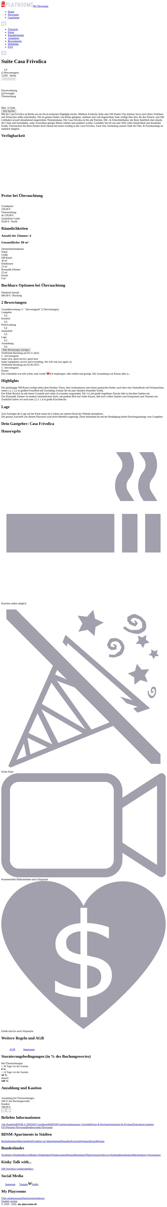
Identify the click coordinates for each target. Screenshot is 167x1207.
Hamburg (12, 1141)
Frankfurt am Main (42, 1141)
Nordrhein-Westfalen (12, 1155)
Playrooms (13, 14)
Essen (93, 1141)
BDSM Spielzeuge (60, 1124)
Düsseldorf (66, 1141)
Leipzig (76, 1141)
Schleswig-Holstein (109, 1155)
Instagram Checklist (80, 1124)
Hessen (70, 1155)
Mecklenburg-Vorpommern (147, 1155)
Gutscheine (13, 17)
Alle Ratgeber (8, 1124)
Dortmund (85, 1141)
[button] (8, 1049)
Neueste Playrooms (16, 1127)
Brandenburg (126, 1155)
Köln (29, 1141)
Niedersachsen (58, 1155)
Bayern (26, 1155)
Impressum (16, 1198)
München (22, 1141)
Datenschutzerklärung (33, 1198)
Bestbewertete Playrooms (39, 1127)
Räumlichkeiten (16, 35)
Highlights (13, 44)
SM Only (6, 1168)
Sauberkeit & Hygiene (121, 1124)
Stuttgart (56, 1141)
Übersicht (13, 29)
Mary (31, 1168)
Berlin (4, 1141)
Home (11, 11)
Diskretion (138, 1124)
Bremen (100, 1141)
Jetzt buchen (9, 79)
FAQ (10, 47)
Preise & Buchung (100, 1124)
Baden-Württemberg (40, 1155)
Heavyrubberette (19, 1168)
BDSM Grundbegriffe (39, 1124)
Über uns (6, 1198)
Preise (11, 32)
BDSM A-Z (22, 1124)
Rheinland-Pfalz (82, 1155)
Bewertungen (15, 41)
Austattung (13, 38)
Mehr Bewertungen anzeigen (16, 350)
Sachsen (95, 1155)
